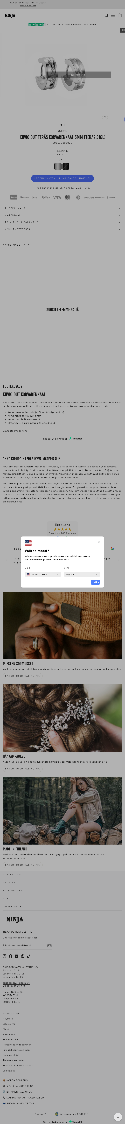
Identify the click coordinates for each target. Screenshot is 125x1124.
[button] (98, 542)
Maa (28, 568)
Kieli (67, 568)
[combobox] (37, 574)
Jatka (95, 582)
